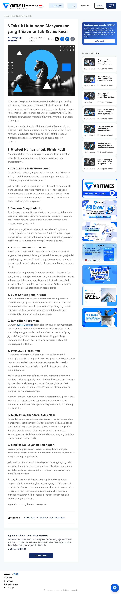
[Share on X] (57, 39)
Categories (57, 5)
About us (85, 5)
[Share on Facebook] (62, 39)
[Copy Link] (72, 39)
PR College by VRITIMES (14, 39)
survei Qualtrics (25, 324)
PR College (7, 16)
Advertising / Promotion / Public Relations (44, 517)
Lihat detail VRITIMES (17, 549)
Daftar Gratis (41, 555)
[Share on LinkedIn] (67, 39)
